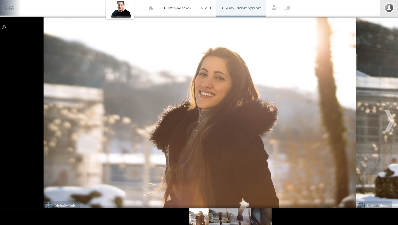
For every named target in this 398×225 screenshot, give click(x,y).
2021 (208, 8)
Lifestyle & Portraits (179, 8)
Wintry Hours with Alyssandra (243, 8)
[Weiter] (390, 121)
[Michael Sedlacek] (150, 8)
